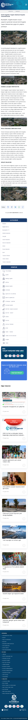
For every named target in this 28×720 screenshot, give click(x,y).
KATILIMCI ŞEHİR (9, 305)
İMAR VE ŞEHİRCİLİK (10, 297)
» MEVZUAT (4, 641)
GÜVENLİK (8, 290)
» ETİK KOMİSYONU (6, 645)
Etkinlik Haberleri (6, 233)
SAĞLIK (7, 316)
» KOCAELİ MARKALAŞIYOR (7, 668)
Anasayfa (10, 11)
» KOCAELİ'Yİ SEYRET (6, 666)
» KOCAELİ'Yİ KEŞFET (6, 660)
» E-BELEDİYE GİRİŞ (6, 681)
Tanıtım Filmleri (6, 255)
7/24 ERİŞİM (8, 271)
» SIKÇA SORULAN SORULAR (7, 693)
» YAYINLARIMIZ (5, 676)
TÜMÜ (7, 343)
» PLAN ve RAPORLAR (6, 639)
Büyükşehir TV (6, 230)
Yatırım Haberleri (7, 262)
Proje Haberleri (6, 249)
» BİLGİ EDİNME (5, 683)
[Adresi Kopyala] (22, 207)
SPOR (7, 328)
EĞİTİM (7, 282)
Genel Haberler (6, 239)
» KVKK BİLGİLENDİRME (6, 649)
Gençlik (4, 236)
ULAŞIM (7, 339)
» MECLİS (3, 637)
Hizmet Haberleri (6, 242)
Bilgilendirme (6, 227)
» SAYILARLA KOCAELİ (6, 658)
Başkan (4, 223)
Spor (4, 252)
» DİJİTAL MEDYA (5, 647)
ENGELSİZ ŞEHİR (9, 286)
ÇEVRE (7, 274)
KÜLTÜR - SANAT (9, 313)
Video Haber (6, 258)
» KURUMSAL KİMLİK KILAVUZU (8, 643)
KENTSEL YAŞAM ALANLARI (12, 309)
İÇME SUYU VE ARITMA (11, 293)
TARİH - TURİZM (9, 332)
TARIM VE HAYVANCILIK (11, 335)
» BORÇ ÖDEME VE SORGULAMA (9, 685)
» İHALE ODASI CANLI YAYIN (7, 687)
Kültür (4, 246)
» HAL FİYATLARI (5, 689)
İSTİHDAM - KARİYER (10, 301)
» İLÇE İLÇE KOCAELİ (6, 662)
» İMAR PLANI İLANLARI (6, 691)
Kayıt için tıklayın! (17, 373)
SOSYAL (7, 320)
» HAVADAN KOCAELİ (6, 672)
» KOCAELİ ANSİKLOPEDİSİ (7, 670)
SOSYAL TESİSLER (9, 324)
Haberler (17, 11)
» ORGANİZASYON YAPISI (7, 635)
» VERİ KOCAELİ (5, 674)
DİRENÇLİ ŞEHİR (9, 278)
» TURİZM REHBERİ (5, 664)
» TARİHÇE (4, 654)
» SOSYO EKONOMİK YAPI (7, 656)
